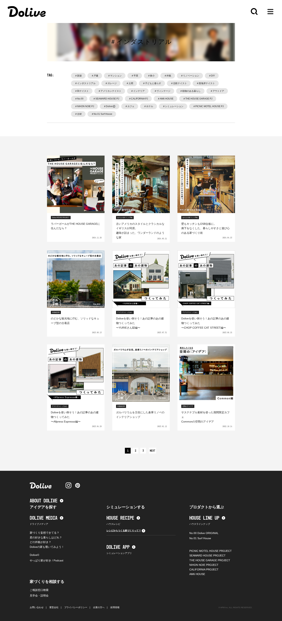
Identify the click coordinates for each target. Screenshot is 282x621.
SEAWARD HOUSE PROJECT (207, 555)
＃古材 (78, 114)
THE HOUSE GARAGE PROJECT (209, 560)
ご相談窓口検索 (39, 589)
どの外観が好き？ (40, 542)
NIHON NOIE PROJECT (204, 564)
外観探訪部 (56, 312)
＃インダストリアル (85, 83)
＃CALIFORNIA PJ (138, 98)
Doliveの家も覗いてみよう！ (47, 546)
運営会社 (54, 607)
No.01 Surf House (200, 538)
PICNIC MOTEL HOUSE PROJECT (210, 550)
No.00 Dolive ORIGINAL (204, 533)
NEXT (152, 450)
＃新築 (78, 75)
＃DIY (212, 75)
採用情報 (115, 607)
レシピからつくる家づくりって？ (123, 530)
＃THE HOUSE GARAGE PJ (197, 98)
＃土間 (129, 83)
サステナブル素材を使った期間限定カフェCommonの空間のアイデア (205, 417)
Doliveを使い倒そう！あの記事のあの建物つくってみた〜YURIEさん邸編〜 (140, 323)
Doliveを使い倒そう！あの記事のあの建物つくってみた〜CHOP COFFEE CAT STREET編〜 (205, 323)
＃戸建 (94, 75)
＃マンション (115, 75)
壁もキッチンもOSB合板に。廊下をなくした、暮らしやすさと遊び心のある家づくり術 (205, 228)
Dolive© (34, 554)
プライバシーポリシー (75, 607)
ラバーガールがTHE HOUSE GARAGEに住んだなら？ (75, 226)
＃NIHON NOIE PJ (84, 106)
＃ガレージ (111, 83)
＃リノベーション (190, 75)
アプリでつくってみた (125, 312)
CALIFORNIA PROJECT (204, 569)
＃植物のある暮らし (190, 91)
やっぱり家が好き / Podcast (46, 560)
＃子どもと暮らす (152, 83)
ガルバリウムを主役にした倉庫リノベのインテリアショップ (140, 414)
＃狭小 (151, 75)
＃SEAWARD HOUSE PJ (106, 98)
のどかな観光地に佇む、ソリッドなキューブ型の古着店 (75, 321)
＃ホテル (148, 106)
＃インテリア (138, 91)
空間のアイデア (187, 406)
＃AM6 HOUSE (165, 98)
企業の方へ (99, 607)
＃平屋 (134, 75)
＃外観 (167, 75)
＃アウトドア (217, 91)
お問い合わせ (37, 607)
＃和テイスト (82, 91)
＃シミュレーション (173, 106)
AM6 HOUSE (197, 574)
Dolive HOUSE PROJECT (60, 217)
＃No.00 (79, 98)
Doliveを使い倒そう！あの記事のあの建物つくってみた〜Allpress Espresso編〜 (75, 417)
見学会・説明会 (39, 595)
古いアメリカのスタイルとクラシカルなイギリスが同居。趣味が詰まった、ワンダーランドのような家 (140, 230)
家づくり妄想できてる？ (44, 532)
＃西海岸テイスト (205, 83)
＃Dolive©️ (109, 106)
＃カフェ (129, 106)
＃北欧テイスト (179, 83)
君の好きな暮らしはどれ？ (46, 537)
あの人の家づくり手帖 (125, 217)
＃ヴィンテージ (162, 91)
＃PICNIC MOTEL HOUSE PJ (208, 106)
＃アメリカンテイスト (109, 91)
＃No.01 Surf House (101, 114)
